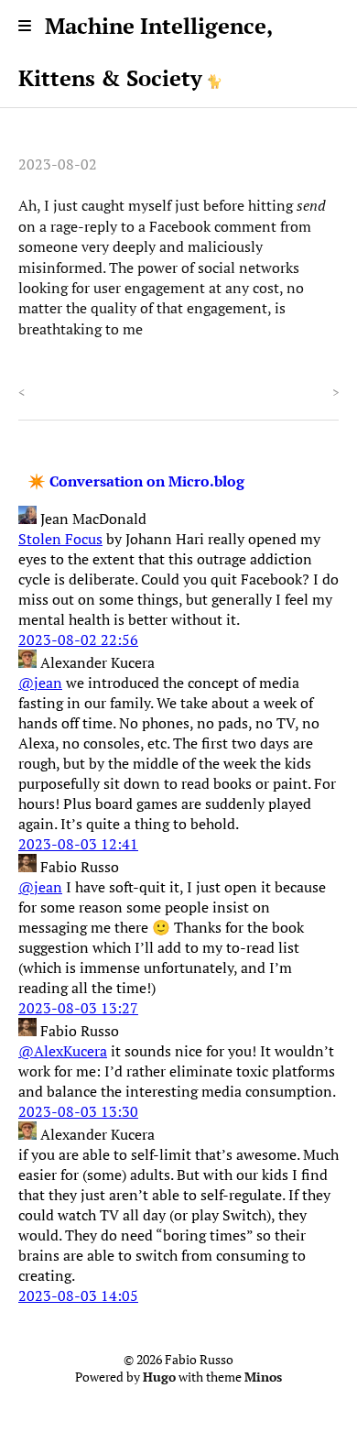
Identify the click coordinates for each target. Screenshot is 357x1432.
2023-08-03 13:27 (78, 1008)
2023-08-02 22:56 (78, 639)
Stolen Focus (60, 539)
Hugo (159, 1377)
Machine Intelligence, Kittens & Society (145, 52)
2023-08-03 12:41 (78, 844)
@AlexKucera (62, 1051)
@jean (40, 682)
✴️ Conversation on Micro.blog (135, 481)
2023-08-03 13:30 (78, 1111)
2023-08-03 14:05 (78, 1295)
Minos (263, 1377)
